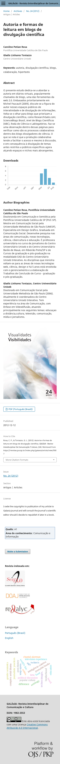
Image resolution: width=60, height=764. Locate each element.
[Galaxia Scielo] (15, 586)
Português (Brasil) (15, 633)
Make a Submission (17, 551)
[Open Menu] (3, 3)
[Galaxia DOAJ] (17, 601)
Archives (18, 11)
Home (6, 11)
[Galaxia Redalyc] (20, 613)
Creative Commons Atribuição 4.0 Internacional (27, 726)
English (9, 638)
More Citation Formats (17, 459)
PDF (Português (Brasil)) (20, 409)
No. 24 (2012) (32, 11)
